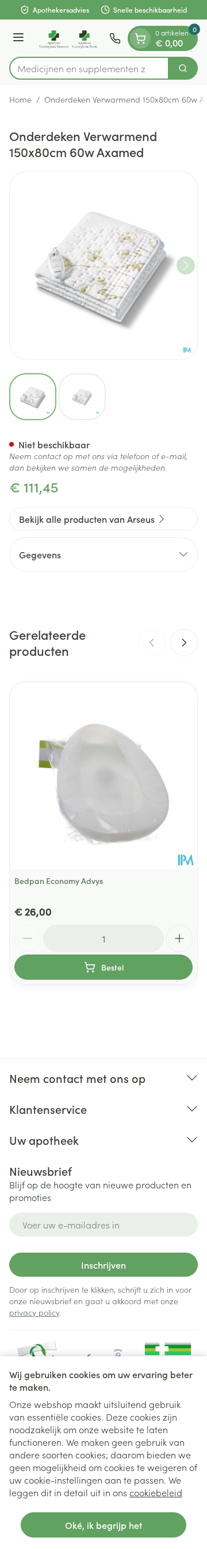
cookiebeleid (155, 1492)
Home (20, 99)
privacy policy (34, 1312)
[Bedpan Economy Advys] (103, 775)
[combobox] (89, 68)
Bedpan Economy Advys (58, 880)
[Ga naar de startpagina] (68, 38)
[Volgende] (186, 265)
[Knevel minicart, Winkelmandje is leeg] (140, 38)
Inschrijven (103, 1264)
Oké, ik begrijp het (103, 1525)
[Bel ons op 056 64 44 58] (115, 38)
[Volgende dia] (184, 642)
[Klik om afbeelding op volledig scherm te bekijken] (103, 265)
